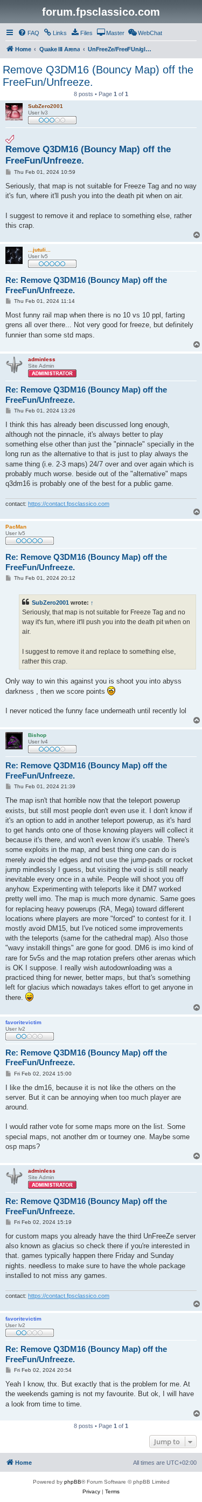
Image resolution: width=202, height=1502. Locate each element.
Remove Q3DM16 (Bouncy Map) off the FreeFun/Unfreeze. (98, 76)
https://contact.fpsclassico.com (68, 503)
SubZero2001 (50, 602)
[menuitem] (28, 32)
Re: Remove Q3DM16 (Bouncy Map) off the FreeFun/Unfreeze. (86, 285)
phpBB (72, 1482)
